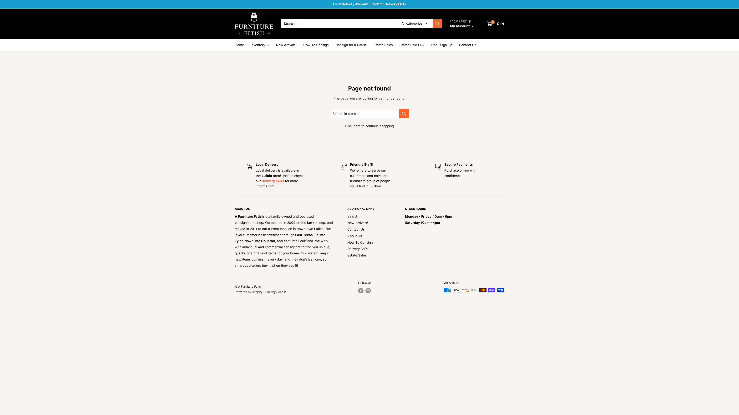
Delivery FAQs (358, 249)
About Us (354, 236)
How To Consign (316, 45)
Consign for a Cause (351, 45)
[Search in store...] (404, 113)
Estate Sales (383, 45)
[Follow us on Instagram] (368, 290)
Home (239, 45)
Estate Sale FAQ (412, 45)
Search (352, 216)
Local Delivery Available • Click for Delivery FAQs (369, 4)
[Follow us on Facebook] (361, 290)
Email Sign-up (441, 45)
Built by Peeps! (275, 292)
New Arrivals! (286, 45)
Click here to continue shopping (369, 126)
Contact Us (467, 45)
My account (460, 26)
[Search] (437, 23)
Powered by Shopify (248, 292)
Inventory (258, 45)
